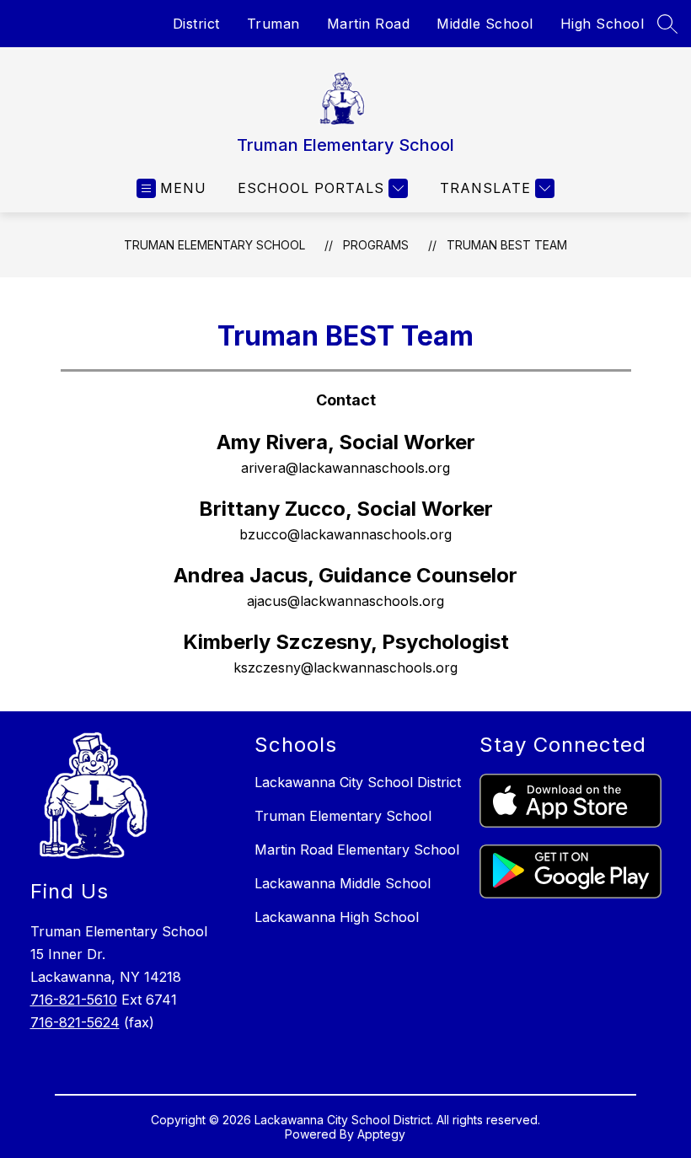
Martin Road (368, 23)
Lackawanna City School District (357, 782)
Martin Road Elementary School (356, 849)
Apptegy (381, 1134)
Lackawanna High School (336, 917)
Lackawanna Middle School (342, 883)
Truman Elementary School (214, 245)
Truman (273, 23)
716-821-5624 (75, 1022)
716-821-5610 (73, 999)
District (196, 23)
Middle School (485, 23)
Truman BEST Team (507, 245)
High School (602, 23)
